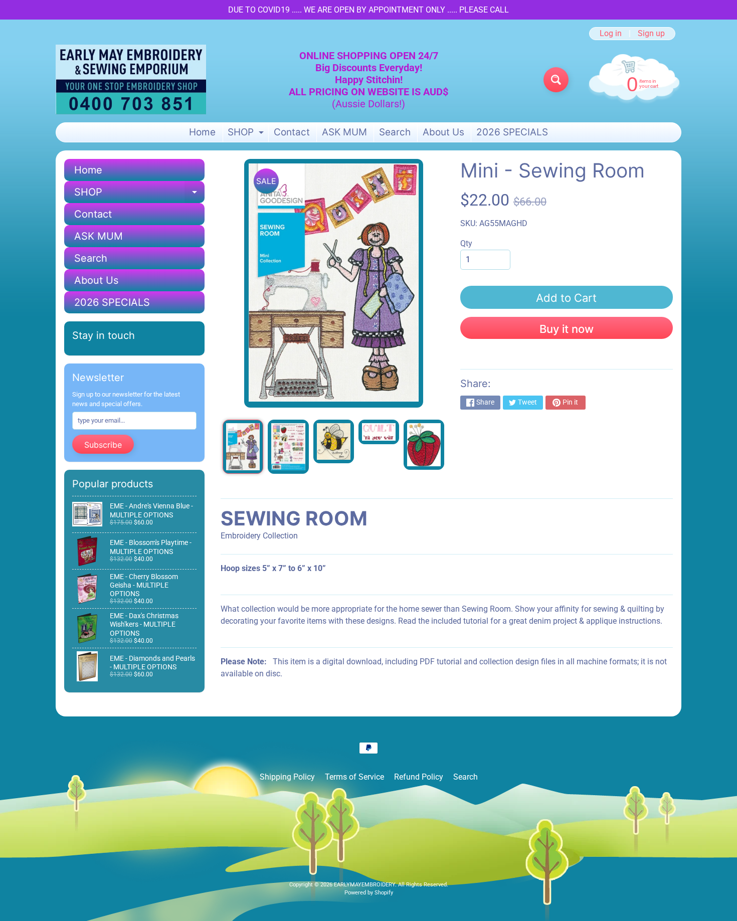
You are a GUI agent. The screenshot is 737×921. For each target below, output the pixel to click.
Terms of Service (354, 777)
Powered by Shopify (368, 892)
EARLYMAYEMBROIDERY (364, 884)
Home (202, 132)
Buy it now (566, 328)
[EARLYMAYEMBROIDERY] (131, 79)
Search (395, 132)
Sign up (651, 34)
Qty (466, 243)
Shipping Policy (287, 777)
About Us (443, 132)
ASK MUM (344, 132)
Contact (292, 132)
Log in (611, 34)
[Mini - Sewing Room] (243, 447)
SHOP (247, 134)
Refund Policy (418, 777)
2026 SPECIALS (512, 132)
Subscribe (103, 445)
